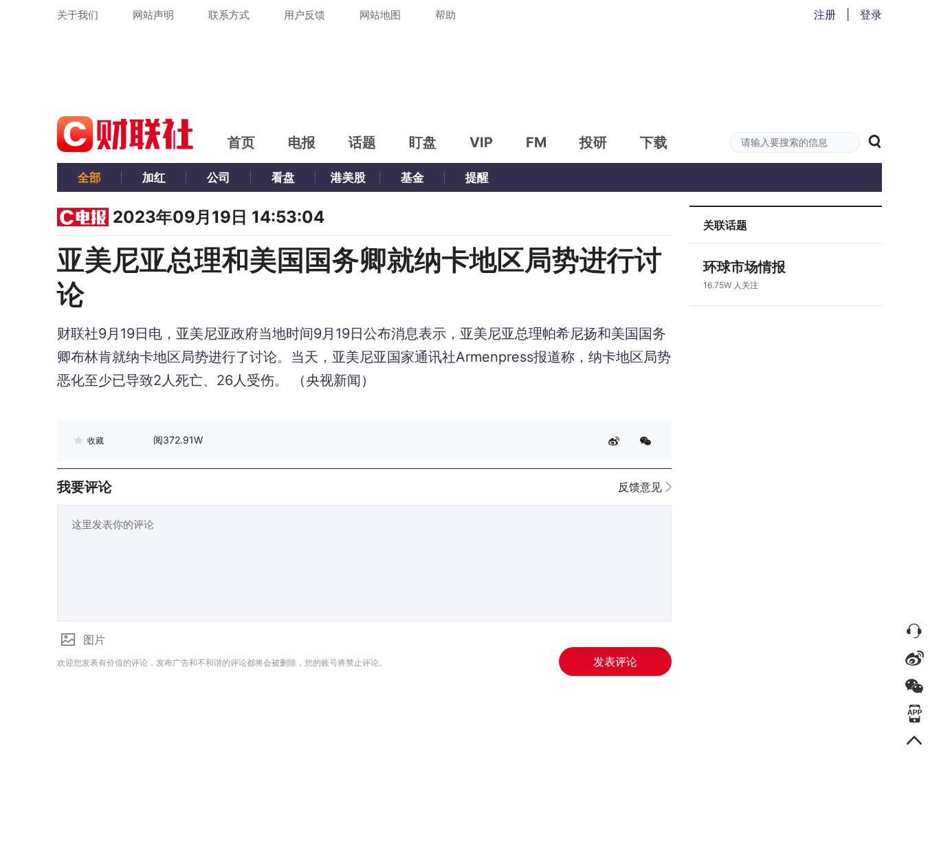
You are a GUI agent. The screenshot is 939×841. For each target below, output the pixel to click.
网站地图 (380, 14)
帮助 (445, 14)
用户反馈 (304, 14)
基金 (412, 177)
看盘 (283, 177)
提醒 (477, 177)
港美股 (348, 177)
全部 (89, 177)
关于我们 (77, 14)
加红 (154, 177)
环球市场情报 (744, 267)
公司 (218, 177)
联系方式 (229, 14)
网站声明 (153, 14)
